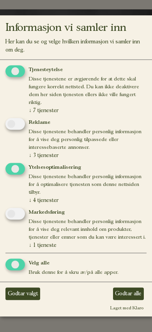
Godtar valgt (23, 293)
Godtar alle (128, 293)
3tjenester (43, 155)
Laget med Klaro (126, 308)
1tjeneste (43, 245)
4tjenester (43, 200)
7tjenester (43, 110)
